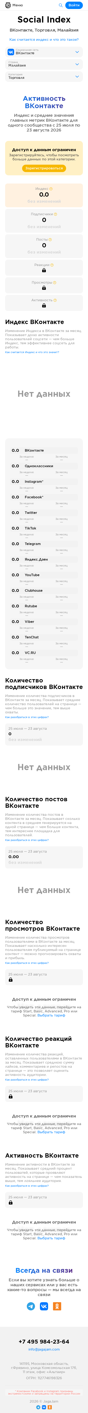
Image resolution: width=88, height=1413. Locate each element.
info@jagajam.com (44, 1349)
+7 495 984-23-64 (44, 1342)
